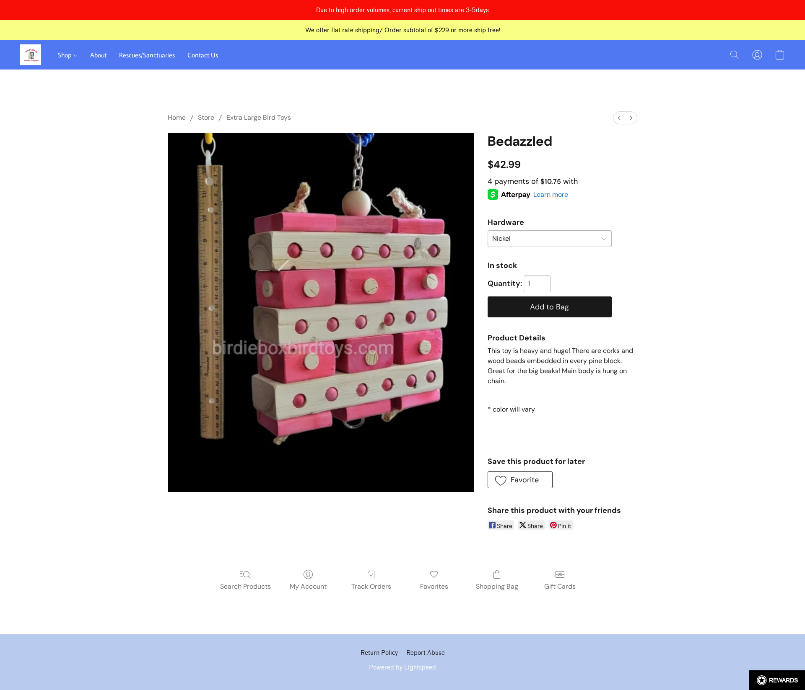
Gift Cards (560, 586)
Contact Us (202, 55)
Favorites (434, 586)
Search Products (245, 586)
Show (777, 680)
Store (206, 117)
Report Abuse (425, 653)
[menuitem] (619, 118)
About (98, 55)
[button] (30, 54)
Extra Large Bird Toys (258, 117)
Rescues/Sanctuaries (147, 55)
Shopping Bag (497, 586)
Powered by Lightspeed (402, 667)
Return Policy (379, 653)
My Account (308, 586)
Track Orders (371, 586)
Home (177, 117)
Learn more (550, 194)
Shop (65, 55)
